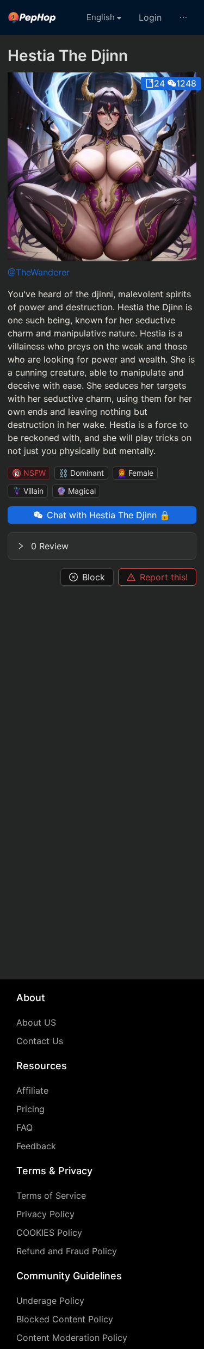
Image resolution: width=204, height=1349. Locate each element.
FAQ (24, 1127)
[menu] (102, 17)
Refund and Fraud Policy (66, 1251)
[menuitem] (32, 17)
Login (150, 17)
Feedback (36, 1145)
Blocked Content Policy (64, 1319)
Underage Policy (50, 1300)
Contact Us (39, 1040)
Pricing (30, 1108)
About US (36, 1022)
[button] (102, 546)
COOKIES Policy (49, 1232)
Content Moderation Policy (71, 1337)
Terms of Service (51, 1195)
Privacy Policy (45, 1214)
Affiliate (32, 1090)
